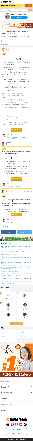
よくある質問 (21, 332)
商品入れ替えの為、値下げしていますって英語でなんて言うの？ (15, 251)
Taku (8, 317)
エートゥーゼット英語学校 (13, 186)
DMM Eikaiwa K (8, 298)
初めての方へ (4, 332)
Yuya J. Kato (8, 308)
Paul (25, 298)
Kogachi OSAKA (24, 308)
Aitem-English (10, 222)
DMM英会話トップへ (22, 336)
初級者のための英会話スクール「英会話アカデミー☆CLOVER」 (18, 138)
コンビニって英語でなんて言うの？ (9, 254)
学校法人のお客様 (16, 433)
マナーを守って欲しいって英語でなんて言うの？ (12, 275)
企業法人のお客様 (16, 429)
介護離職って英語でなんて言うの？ (9, 283)
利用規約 (3, 336)
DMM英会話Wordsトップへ (7, 340)
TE (24, 317)
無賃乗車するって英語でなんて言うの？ (10, 272)
